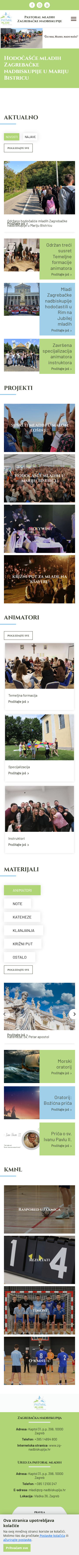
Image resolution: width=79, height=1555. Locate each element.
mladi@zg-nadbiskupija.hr (47, 1490)
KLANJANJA (23, 930)
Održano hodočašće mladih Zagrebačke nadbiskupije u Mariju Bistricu (37, 223)
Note (17, 903)
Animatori (22, 890)
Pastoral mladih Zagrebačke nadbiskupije (39, 19)
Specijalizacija (19, 767)
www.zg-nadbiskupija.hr (45, 1447)
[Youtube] (47, 5)
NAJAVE (30, 137)
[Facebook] (32, 5)
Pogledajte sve (18, 148)
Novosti (12, 137)
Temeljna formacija (22, 695)
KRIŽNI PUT (23, 943)
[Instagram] (39, 5)
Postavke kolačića (52, 1535)
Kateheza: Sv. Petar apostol (28, 1037)
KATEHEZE (22, 917)
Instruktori (16, 838)
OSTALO (20, 957)
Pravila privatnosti (39, 1514)
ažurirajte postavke (17, 1540)
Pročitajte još (16, 223)
